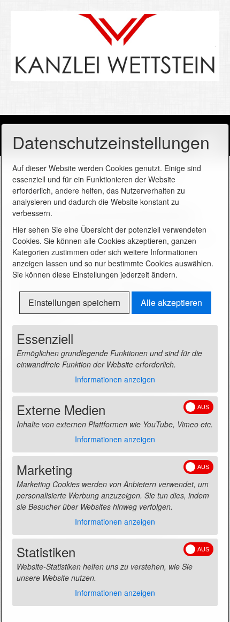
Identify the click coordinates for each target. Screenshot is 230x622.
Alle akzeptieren (171, 302)
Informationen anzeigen (115, 379)
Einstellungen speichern (74, 302)
